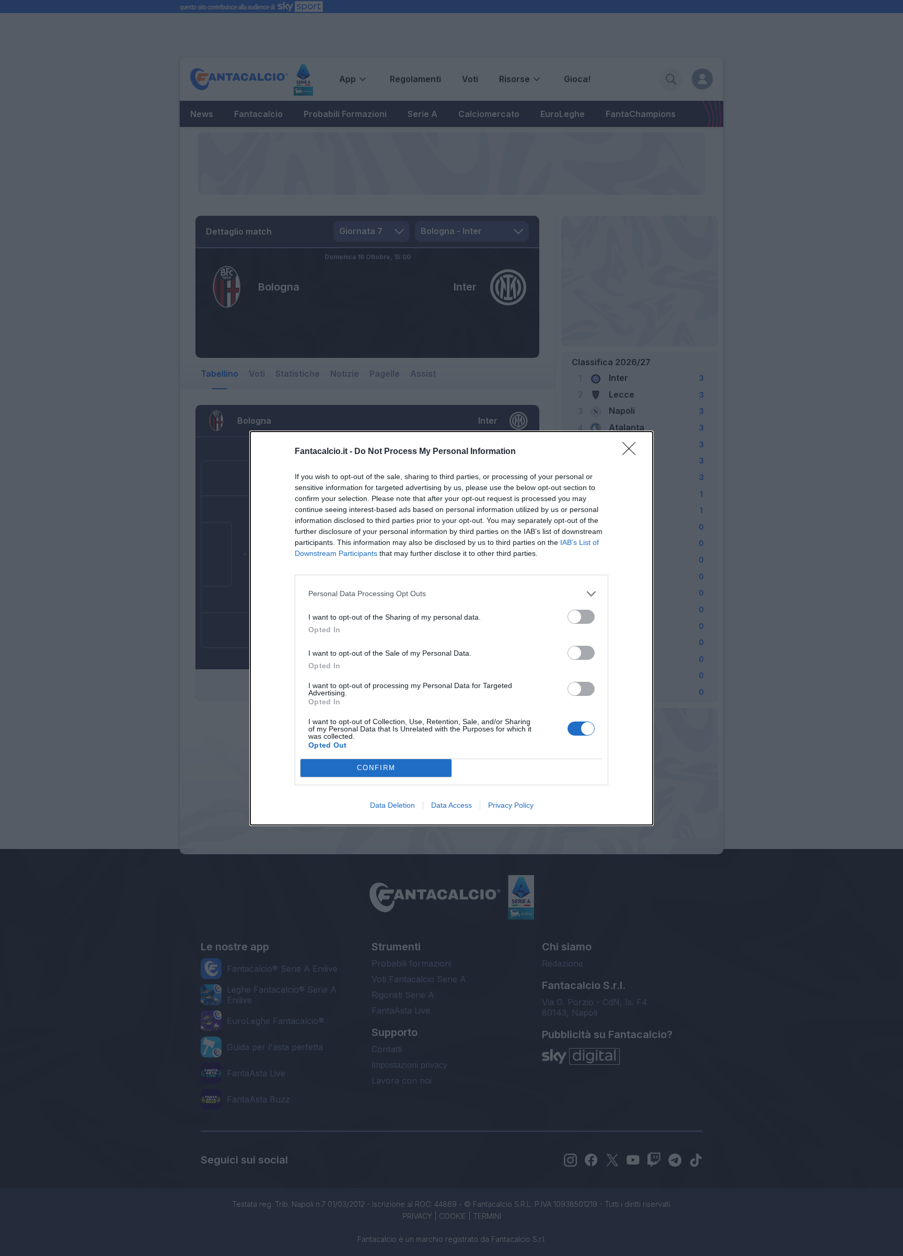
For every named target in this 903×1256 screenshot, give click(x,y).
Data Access (451, 805)
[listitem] (451, 593)
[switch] (581, 617)
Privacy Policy (511, 805)
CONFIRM (376, 768)
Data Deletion (392, 805)
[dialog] (451, 628)
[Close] (632, 452)
